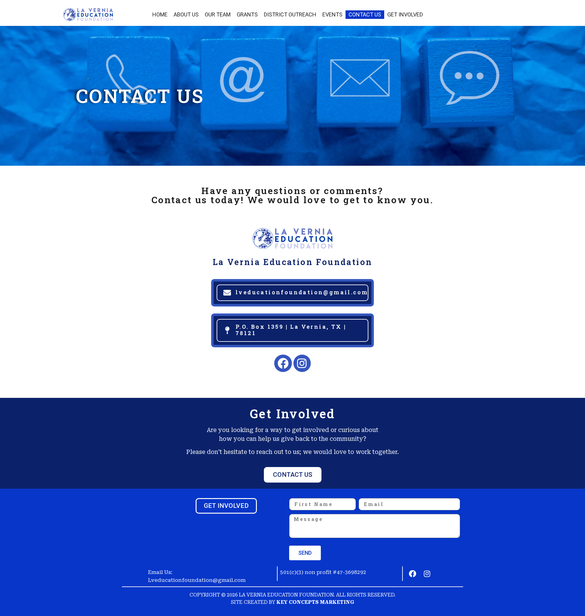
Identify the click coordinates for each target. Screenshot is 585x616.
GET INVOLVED (405, 14)
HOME (160, 14)
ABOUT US (186, 14)
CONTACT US (365, 14)
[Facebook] (283, 363)
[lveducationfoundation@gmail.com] (227, 292)
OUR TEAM (218, 14)
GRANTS (247, 14)
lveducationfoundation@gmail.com (302, 292)
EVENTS (332, 14)
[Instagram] (302, 363)
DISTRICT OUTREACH (290, 14)
